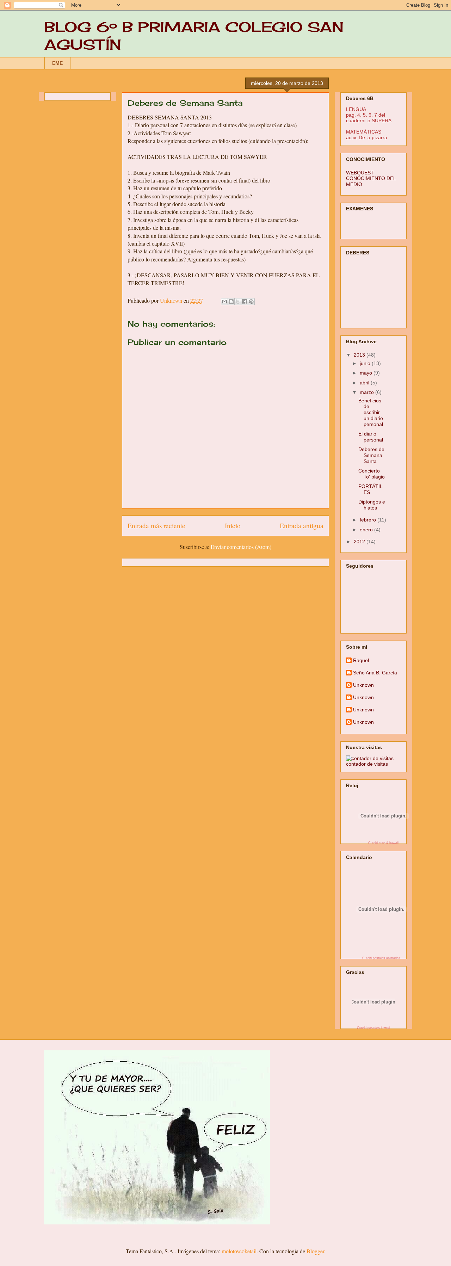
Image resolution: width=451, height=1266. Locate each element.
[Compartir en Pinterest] (251, 301)
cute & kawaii (389, 843)
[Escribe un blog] (231, 301)
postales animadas (386, 958)
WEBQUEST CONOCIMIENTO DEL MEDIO (371, 178)
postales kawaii (378, 1028)
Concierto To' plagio (371, 474)
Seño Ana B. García (375, 672)
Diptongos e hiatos (371, 505)
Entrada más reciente (156, 525)
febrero (368, 520)
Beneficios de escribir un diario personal (370, 412)
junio (366, 363)
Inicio (233, 525)
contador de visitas (367, 764)
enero (367, 529)
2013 (360, 355)
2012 (360, 541)
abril (365, 382)
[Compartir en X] (237, 301)
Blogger (315, 1251)
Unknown (363, 685)
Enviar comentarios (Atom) (241, 546)
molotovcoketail (239, 1251)
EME (57, 63)
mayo (366, 373)
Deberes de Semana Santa (371, 455)
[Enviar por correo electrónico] (224, 301)
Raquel (361, 660)
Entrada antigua (301, 525)
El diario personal (370, 437)
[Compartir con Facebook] (244, 301)
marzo (367, 392)
